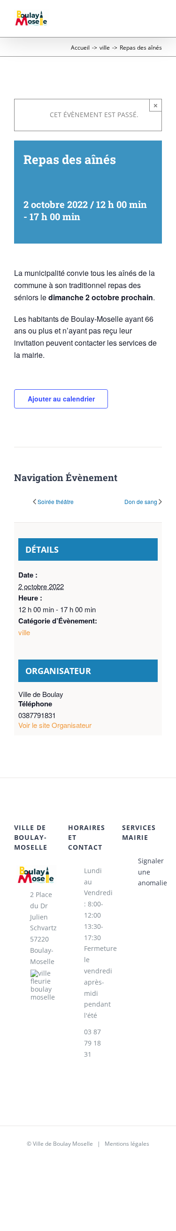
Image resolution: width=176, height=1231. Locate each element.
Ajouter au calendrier (61, 398)
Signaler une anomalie (150, 872)
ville (24, 632)
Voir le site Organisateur (55, 725)
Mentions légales (127, 1144)
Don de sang (140, 501)
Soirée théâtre (56, 501)
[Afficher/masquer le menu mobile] (158, 23)
